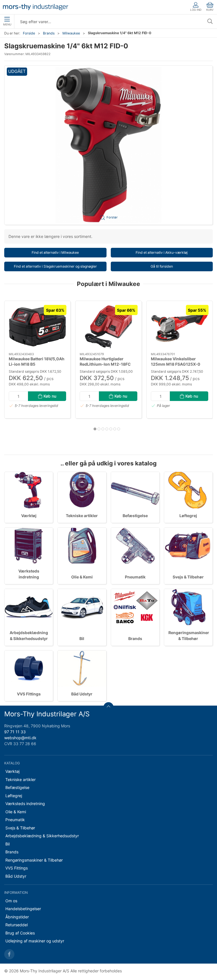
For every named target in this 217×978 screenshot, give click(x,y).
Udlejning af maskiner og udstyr (34, 940)
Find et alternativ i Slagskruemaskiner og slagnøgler (55, 266)
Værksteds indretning (25, 803)
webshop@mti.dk (20, 737)
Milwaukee (71, 33)
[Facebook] (9, 954)
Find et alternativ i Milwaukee (55, 252)
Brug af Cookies (20, 933)
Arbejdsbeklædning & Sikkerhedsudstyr (42, 835)
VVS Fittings (29, 693)
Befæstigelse (135, 515)
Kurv (210, 9)
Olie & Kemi (82, 576)
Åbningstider (17, 916)
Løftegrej (188, 515)
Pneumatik (135, 576)
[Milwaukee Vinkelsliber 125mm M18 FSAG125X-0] (179, 326)
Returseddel (16, 924)
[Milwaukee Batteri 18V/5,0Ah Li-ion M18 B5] (37, 326)
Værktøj (28, 515)
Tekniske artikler (82, 515)
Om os (11, 900)
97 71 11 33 (15, 731)
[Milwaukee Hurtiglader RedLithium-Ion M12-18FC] (108, 326)
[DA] (35, 7)
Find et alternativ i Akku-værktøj (162, 252)
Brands (49, 33)
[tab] (95, 429)
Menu (7, 24)
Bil (81, 638)
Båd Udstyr (81, 693)
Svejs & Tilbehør (188, 576)
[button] (108, 145)
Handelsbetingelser (23, 908)
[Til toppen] (108, 707)
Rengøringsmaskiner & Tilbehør (34, 860)
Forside (29, 33)
